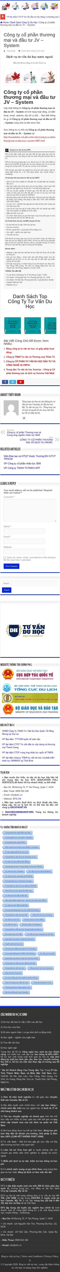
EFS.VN (17, 798)
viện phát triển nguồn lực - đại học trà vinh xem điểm (25, 900)
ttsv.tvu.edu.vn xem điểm (34, 920)
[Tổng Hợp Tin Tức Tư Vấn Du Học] (30, 6)
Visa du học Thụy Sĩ (13, 973)
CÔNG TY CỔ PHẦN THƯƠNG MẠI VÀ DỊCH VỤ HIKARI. (36, 440)
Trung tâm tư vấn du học (14, 968)
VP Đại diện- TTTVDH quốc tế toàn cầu (21, 739)
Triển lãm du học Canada (42, 915)
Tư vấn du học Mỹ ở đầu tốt (16, 895)
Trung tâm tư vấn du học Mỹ (16, 915)
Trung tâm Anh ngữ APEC (15, 842)
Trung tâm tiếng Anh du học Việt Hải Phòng (22, 910)
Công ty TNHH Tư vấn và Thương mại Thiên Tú (30, 357)
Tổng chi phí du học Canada (41, 968)
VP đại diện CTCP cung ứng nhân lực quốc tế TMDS (27, 752)
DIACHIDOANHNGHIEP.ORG (19, 812)
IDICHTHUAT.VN (18, 807)
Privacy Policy (51, 1256)
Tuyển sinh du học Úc (13, 944)
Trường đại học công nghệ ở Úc (17, 987)
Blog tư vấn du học (10, 1256)
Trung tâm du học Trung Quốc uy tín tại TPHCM (23, 866)
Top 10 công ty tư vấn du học (16, 982)
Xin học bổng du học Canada (16, 992)
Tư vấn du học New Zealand (40, 871)
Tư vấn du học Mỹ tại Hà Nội (16, 905)
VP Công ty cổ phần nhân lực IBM (22, 463)
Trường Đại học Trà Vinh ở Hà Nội (18, 837)
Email (7, 537)
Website (8, 547)
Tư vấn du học (10, 924)
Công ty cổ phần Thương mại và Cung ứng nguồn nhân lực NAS (24, 432)
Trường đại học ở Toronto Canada (18, 881)
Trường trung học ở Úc (42, 982)
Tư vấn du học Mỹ (47, 953)
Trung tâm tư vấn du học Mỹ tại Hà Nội (20, 963)
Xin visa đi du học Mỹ (13, 934)
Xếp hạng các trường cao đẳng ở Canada (21, 847)
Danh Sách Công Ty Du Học (24, 22)
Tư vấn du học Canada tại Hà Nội (40, 934)
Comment (9, 497)
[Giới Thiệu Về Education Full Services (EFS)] (30, 217)
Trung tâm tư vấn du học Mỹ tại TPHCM (20, 886)
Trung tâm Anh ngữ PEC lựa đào (18, 832)
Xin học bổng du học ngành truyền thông (21, 978)
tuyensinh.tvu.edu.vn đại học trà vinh (19, 939)
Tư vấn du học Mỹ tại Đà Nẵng (17, 862)
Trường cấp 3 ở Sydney (31, 924)
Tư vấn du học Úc (12, 920)
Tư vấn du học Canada (14, 871)
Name (7, 526)
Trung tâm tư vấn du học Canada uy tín (20, 857)
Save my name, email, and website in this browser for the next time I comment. (30, 558)
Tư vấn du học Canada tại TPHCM (18, 876)
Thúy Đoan (11, 51)
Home (5, 22)
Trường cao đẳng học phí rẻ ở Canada (20, 949)
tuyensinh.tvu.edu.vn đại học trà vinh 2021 (21, 958)
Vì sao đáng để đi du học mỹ (16, 852)
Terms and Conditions (32, 1256)
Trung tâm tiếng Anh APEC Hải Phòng (19, 953)
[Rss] (30, 1260)
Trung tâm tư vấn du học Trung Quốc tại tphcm (23, 929)
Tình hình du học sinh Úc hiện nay (18, 891)
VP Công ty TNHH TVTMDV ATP (22, 468)
